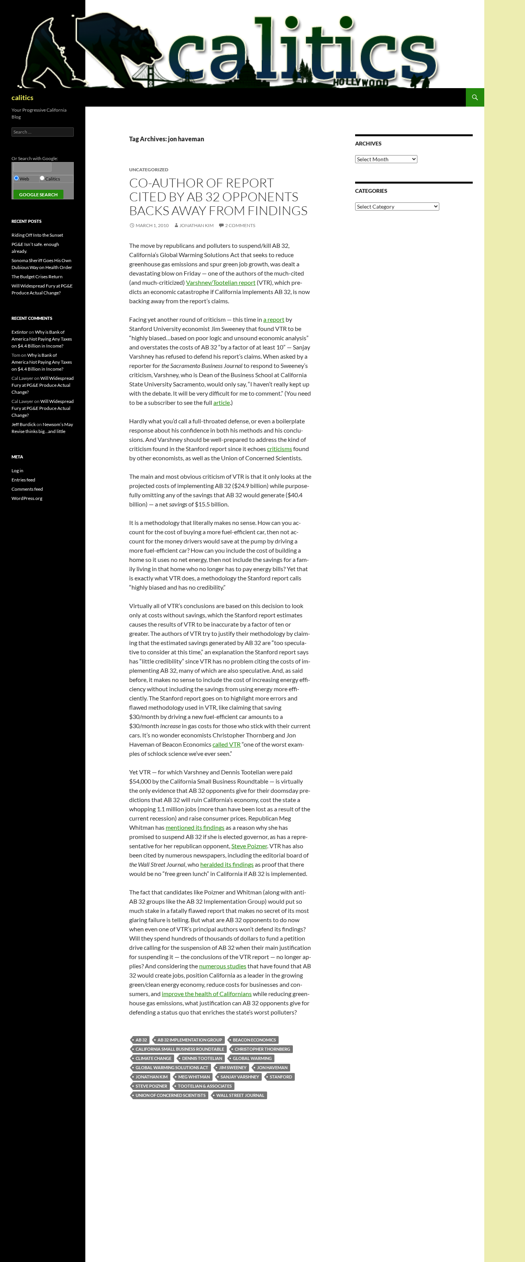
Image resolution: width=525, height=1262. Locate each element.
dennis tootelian (202, 1058)
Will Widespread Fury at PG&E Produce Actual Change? (43, 385)
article (221, 402)
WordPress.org (27, 498)
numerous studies (222, 965)
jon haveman (272, 1067)
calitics (22, 97)
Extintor (20, 332)
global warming (252, 1058)
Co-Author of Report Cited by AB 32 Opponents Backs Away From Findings (218, 196)
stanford (281, 1076)
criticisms (279, 448)
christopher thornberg (262, 1048)
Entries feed (23, 480)
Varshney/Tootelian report (221, 282)
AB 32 (141, 1039)
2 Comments (240, 225)
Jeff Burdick (24, 424)
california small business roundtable (180, 1048)
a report (273, 319)
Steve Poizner (249, 845)
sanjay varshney (240, 1076)
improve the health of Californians (207, 993)
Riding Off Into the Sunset (37, 235)
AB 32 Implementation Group (190, 1039)
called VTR (227, 744)
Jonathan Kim (196, 225)
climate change (153, 1058)
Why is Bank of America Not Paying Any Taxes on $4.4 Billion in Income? (42, 339)
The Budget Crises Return (37, 276)
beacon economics (254, 1039)
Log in (17, 470)
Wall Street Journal (240, 1095)
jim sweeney (232, 1067)
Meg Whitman (194, 1076)
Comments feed (27, 489)
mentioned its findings (195, 827)
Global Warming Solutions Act (172, 1067)
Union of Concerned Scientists (171, 1095)
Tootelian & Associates (205, 1085)
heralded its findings (227, 864)
